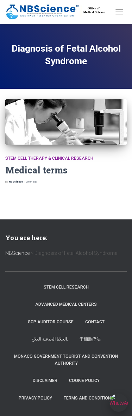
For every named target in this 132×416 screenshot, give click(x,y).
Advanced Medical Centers (66, 304)
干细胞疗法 (90, 339)
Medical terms (36, 170)
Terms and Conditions (89, 398)
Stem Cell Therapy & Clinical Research (49, 158)
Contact (95, 321)
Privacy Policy (35, 398)
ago (30, 181)
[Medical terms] (66, 122)
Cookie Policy (84, 380)
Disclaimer (45, 380)
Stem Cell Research (66, 287)
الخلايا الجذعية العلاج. (49, 339)
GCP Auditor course (51, 321)
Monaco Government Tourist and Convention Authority (66, 359)
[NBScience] (58, 12)
